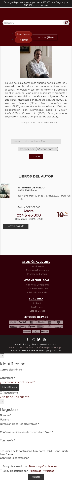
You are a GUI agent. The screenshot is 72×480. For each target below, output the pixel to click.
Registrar (23, 40)
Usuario (5, 419)
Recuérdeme (10, 392)
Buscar (36, 156)
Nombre (5, 415)
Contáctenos (37, 266)
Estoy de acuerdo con (29, 466)
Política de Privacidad (37, 292)
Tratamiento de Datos (37, 288)
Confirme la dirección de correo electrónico (26, 432)
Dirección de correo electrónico (19, 423)
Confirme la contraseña (14, 457)
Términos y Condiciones (37, 284)
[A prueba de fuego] (5, 190)
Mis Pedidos (37, 307)
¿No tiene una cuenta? (15, 397)
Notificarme (16, 226)
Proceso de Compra (37, 274)
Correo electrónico (11, 369)
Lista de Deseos (37, 311)
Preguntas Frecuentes (37, 270)
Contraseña (7, 377)
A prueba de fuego (31, 188)
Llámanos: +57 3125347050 (21, 347)
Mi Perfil (37, 303)
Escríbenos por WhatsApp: (49, 347)
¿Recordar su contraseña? (17, 382)
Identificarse (23, 34)
